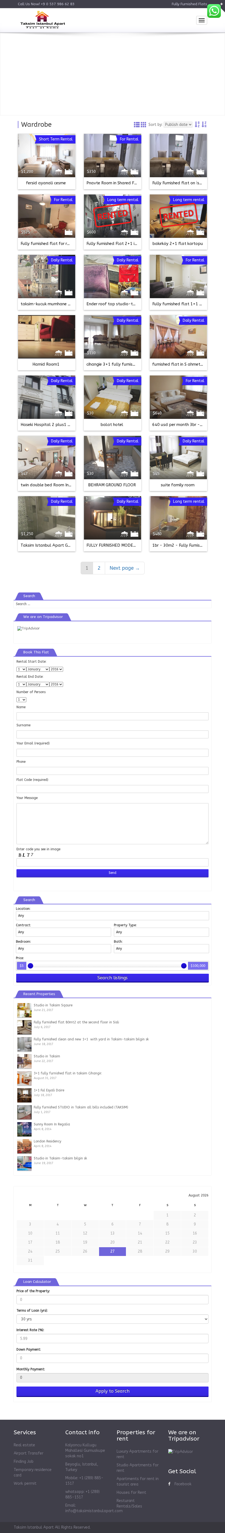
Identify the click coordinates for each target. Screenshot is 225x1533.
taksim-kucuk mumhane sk (46, 304)
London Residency (47, 1141)
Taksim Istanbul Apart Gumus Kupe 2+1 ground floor (72, 545)
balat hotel (112, 424)
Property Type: (125, 925)
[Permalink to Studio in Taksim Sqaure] (24, 1010)
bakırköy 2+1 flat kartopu (178, 243)
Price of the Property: (33, 1291)
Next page (124, 568)
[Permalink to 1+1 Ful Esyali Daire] (24, 1095)
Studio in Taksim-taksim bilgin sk (60, 1158)
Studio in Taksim (47, 1056)
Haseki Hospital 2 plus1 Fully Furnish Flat (60, 424)
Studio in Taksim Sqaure (53, 1005)
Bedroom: (23, 942)
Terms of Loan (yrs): (32, 1310)
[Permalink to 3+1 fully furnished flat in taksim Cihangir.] (24, 1078)
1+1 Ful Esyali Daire (49, 1090)
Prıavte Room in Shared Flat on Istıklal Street (129, 183)
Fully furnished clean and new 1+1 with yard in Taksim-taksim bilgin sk (91, 1039)
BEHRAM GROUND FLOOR (112, 485)
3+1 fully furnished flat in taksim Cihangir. (68, 1073)
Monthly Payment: (30, 1369)
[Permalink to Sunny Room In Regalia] (24, 1129)
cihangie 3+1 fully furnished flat (117, 364)
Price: (20, 958)
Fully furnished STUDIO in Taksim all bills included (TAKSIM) (81, 1107)
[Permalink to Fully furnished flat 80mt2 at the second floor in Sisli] (24, 1027)
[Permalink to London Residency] (24, 1146)
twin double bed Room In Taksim (52, 485)
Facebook (183, 1484)
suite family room (178, 485)
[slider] (30, 966)
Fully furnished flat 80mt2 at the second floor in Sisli (76, 1022)
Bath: (118, 942)
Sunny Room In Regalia (52, 1124)
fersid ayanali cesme (46, 183)
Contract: (23, 925)
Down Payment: (28, 1349)
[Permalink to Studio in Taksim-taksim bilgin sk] (24, 1163)
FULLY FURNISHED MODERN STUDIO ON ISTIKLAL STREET (140, 545)
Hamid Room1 (46, 364)
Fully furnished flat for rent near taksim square (66, 243)
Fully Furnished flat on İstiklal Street (187, 183)
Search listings (112, 977)
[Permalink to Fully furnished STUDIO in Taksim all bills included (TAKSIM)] (24, 1112)
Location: (23, 909)
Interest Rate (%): (30, 1330)
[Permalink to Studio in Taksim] (24, 1061)
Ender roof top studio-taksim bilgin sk (123, 304)
